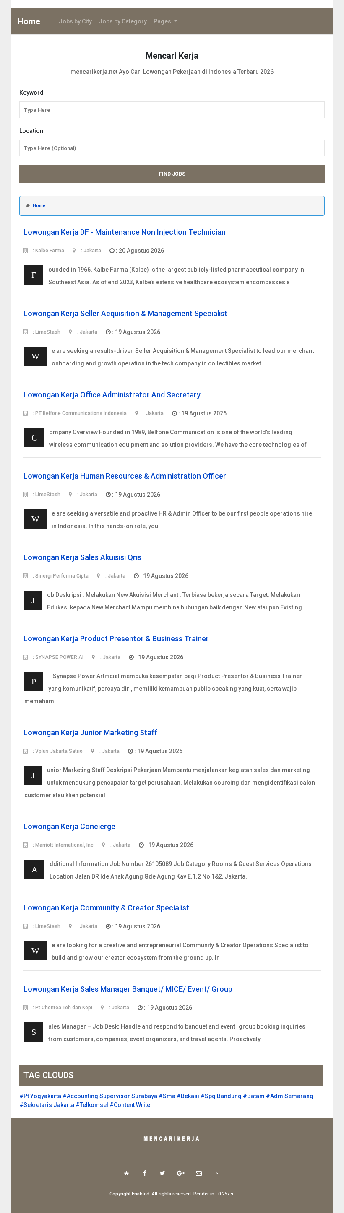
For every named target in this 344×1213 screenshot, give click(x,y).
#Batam (254, 1096)
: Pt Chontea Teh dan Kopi (61, 1008)
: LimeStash (45, 332)
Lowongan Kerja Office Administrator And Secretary (112, 394)
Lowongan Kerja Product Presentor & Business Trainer (116, 638)
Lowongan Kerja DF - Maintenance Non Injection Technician (124, 232)
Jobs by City (75, 21)
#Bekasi (188, 1096)
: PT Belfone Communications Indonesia (79, 413)
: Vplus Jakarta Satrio (57, 751)
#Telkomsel (92, 1105)
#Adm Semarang (289, 1096)
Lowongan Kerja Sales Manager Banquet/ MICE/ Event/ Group (127, 989)
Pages (163, 21)
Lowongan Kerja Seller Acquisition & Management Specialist (125, 313)
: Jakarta (90, 251)
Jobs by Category (123, 21)
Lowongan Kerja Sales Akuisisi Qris (82, 557)
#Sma (167, 1096)
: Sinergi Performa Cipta (60, 576)
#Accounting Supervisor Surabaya (110, 1096)
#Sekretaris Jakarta (46, 1105)
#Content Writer (131, 1105)
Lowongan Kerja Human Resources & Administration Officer (124, 476)
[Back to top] (216, 1173)
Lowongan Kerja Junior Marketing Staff (90, 732)
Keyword (31, 92)
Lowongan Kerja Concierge (69, 826)
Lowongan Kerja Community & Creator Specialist (106, 907)
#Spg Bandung (221, 1096)
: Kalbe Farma (47, 251)
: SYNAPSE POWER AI (57, 657)
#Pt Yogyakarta (40, 1096)
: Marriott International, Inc (62, 845)
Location (31, 130)
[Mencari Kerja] (172, 1139)
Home (29, 21)
